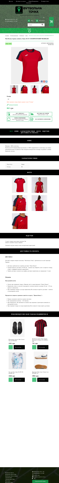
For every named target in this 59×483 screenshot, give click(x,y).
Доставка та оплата (21, 1)
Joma (22, 164)
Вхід (32, 20)
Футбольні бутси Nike (10, 474)
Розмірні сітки (45, 1)
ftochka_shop (36, 475)
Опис (16, 131)
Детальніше (18, 347)
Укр (41, 17)
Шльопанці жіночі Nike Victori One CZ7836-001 (16, 340)
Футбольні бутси (9, 472)
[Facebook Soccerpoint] (32, 478)
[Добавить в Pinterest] (44, 81)
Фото (38, 131)
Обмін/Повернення (33, 1)
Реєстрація (42, 20)
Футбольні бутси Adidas (11, 476)
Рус (44, 17)
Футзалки (7, 481)
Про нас (11, 1)
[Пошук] (42, 24)
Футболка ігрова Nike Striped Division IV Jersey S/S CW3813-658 (40, 340)
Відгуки (45, 131)
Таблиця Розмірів (13, 104)
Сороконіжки (8, 477)
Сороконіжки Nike (10, 479)
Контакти (28, 2)
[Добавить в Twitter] (46, 81)
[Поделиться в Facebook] (42, 81)
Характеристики (27, 131)
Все (11, 131)
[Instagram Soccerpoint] (34, 478)
